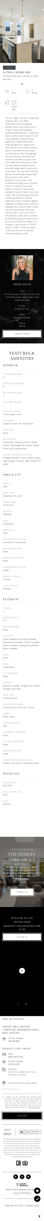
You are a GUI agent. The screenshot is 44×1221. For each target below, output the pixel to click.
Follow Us (22, 937)
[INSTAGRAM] (22, 1176)
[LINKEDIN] (28, 1176)
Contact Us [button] (22, 892)
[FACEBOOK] (15, 1176)
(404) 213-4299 (13, 1064)
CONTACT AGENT (22, 334)
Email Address (10, 1089)
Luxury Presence (22, 1192)
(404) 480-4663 (13, 1041)
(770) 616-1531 (22, 309)
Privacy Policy (34, 1107)
